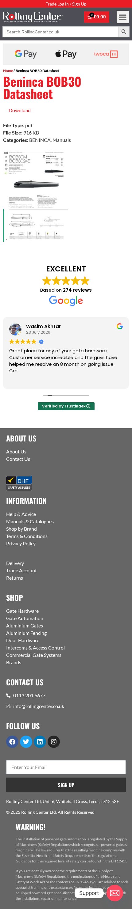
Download (20, 110)
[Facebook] (12, 742)
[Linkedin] (40, 742)
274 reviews (77, 290)
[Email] (115, 893)
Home (8, 70)
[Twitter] (26, 742)
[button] (123, 17)
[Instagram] (54, 742)
